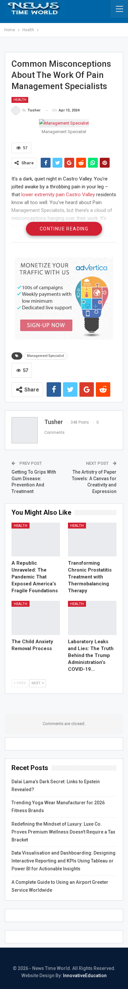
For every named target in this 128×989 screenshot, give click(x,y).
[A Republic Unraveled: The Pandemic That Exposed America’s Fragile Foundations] (35, 540)
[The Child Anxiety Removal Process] (35, 618)
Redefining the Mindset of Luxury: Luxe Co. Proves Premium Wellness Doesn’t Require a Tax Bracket (63, 831)
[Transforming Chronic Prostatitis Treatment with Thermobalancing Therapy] (92, 540)
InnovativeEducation (85, 975)
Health (19, 100)
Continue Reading (64, 228)
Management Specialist (45, 356)
